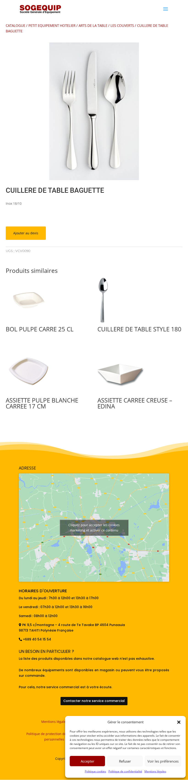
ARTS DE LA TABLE (93, 25)
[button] (179, 722)
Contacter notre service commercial (94, 701)
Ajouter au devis (25, 233)
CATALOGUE (15, 25)
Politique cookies (95, 771)
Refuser (125, 761)
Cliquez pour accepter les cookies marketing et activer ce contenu (94, 527)
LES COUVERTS (122, 25)
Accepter (87, 761)
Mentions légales (155, 771)
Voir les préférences (163, 761)
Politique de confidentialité (125, 771)
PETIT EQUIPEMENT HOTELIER (51, 25)
